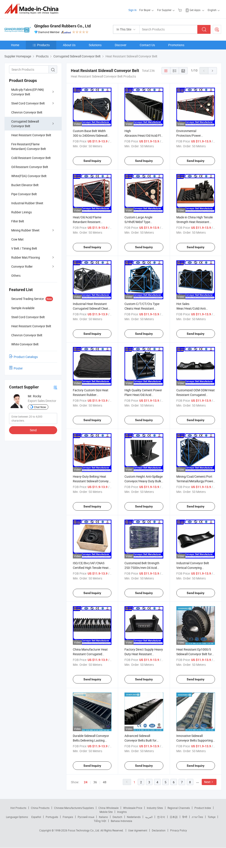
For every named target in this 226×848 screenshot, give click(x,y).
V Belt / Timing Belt (24, 248)
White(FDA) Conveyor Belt (29, 176)
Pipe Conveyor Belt (24, 194)
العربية (149, 817)
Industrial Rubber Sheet (27, 203)
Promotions (176, 45)
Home (15, 45)
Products (43, 45)
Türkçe (211, 817)
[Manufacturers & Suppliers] (32, 9)
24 (85, 782)
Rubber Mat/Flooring (25, 257)
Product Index (202, 808)
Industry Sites (155, 808)
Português (52, 817)
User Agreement (137, 830)
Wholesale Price (132, 808)
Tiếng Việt (100, 821)
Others (16, 275)
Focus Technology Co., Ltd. (84, 830)
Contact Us (147, 45)
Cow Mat (17, 239)
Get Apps (195, 10)
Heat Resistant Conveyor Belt (31, 135)
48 (104, 782)
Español (36, 817)
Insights (122, 812)
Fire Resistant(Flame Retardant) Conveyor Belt (28, 146)
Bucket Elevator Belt (25, 185)
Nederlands (134, 817)
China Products (40, 808)
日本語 (174, 817)
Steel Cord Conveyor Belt (28, 103)
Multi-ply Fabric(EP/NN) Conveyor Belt (27, 91)
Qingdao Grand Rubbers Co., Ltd (62, 26)
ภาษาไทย (197, 817)
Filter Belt (17, 221)
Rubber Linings (21, 212)
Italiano (103, 817)
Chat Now (40, 407)
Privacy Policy (178, 830)
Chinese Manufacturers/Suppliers (74, 808)
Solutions (95, 45)
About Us (69, 45)
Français (68, 817)
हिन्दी (184, 817)
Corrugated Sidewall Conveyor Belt (25, 123)
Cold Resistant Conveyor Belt (31, 158)
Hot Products (18, 808)
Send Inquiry (92, 161)
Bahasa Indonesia (121, 821)
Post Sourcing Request (217, 29)
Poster (18, 368)
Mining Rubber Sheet (25, 230)
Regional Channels (179, 808)
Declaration (159, 830)
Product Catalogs (26, 357)
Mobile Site (106, 812)
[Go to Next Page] (212, 70)
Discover (120, 45)
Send (33, 430)
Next (207, 782)
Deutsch (117, 817)
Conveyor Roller (22, 266)
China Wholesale (108, 808)
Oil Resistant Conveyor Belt (29, 167)
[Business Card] (55, 387)
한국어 (161, 817)
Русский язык (86, 817)
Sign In (132, 10)
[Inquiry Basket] (180, 10)
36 (95, 782)
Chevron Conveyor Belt (26, 112)
